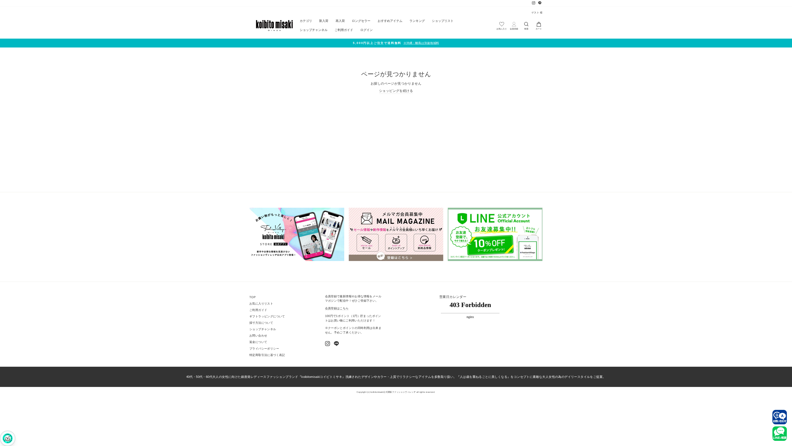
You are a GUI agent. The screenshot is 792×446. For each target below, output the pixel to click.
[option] (396, 43)
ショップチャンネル (314, 30)
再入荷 (340, 21)
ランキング (417, 21)
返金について (258, 342)
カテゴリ (306, 21)
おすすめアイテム (390, 21)
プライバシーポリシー (264, 348)
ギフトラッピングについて (267, 316)
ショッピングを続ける (396, 91)
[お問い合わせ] (779, 417)
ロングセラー (361, 21)
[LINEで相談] (779, 433)
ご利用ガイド (344, 30)
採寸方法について (261, 322)
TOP (252, 297)
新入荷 (323, 21)
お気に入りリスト (261, 303)
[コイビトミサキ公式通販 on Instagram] (327, 343)
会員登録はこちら (337, 308)
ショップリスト (443, 21)
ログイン (366, 30)
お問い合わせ (258, 335)
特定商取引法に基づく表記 (267, 355)
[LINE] (336, 343)
